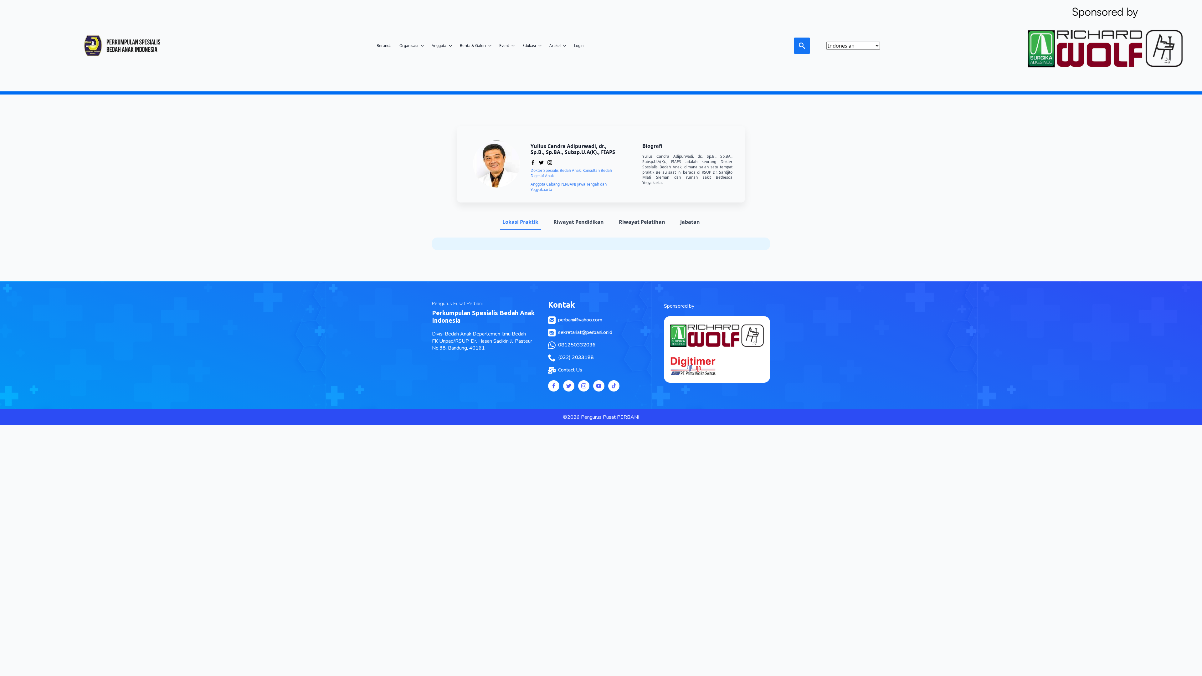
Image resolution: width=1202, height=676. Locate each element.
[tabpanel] (601, 244)
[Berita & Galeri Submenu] (492, 46)
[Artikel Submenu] (567, 46)
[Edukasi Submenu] (542, 46)
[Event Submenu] (515, 46)
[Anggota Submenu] (452, 46)
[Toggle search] (802, 46)
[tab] (520, 222)
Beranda (384, 45)
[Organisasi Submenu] (424, 46)
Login (578, 45)
